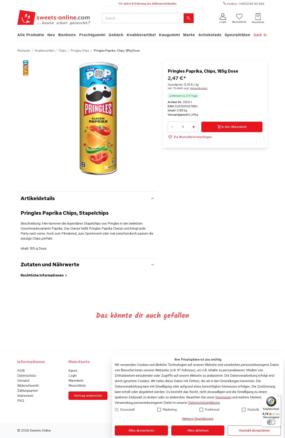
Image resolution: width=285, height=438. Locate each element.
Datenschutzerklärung (204, 402)
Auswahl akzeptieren (254, 430)
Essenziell (127, 409)
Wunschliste (77, 385)
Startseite (23, 50)
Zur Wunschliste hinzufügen (193, 137)
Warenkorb (75, 380)
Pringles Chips (80, 50)
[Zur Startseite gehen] (53, 18)
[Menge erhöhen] (193, 127)
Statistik (253, 409)
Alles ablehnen (198, 430)
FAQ (20, 400)
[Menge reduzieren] (172, 127)
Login (72, 375)
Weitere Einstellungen (197, 419)
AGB (21, 370)
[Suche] (189, 18)
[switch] (271, 422)
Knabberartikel (44, 50)
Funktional (212, 409)
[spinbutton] (183, 127)
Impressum (223, 397)
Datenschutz (26, 375)
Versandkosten (198, 88)
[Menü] (278, 396)
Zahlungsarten (27, 390)
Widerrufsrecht (28, 385)
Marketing (170, 409)
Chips (62, 50)
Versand (23, 380)
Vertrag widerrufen (88, 395)
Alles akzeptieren (141, 430)
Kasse (72, 370)
